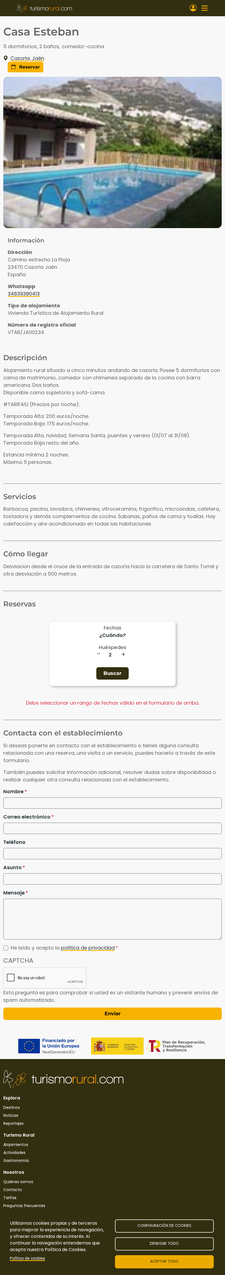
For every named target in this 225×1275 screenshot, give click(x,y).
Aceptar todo (164, 1261)
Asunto (12, 867)
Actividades (14, 1152)
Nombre (13, 791)
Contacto (12, 1189)
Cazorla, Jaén (27, 58)
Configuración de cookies (164, 1225)
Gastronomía (16, 1160)
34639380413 (24, 293)
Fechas (112, 627)
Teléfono (14, 842)
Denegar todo (164, 1243)
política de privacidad (88, 947)
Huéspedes (112, 647)
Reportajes (13, 1123)
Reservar (29, 67)
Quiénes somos (18, 1181)
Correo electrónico (26, 816)
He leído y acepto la (63, 947)
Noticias (10, 1115)
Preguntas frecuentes (24, 1205)
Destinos (11, 1107)
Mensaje (14, 892)
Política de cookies (27, 1258)
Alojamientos (15, 1144)
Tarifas (9, 1197)
